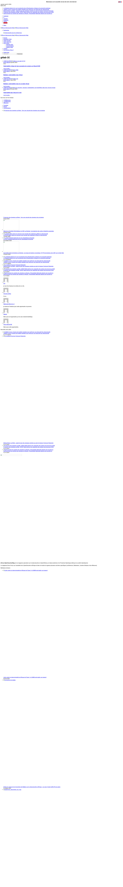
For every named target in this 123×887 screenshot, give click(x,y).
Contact (5, 48)
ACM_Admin (6, 62)
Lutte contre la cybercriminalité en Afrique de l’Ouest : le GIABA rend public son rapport (24, 677)
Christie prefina (7, 293)
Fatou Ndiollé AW (7, 324)
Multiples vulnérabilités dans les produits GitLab (16, 84)
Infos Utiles (6, 43)
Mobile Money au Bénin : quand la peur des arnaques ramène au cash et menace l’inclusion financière (28, 11)
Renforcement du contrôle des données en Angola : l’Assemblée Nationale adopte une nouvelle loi (27, 13)
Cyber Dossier (7, 40)
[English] (119, 1)
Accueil (5, 37)
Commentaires (7, 108)
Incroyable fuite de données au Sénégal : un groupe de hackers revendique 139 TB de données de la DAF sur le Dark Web (33, 253)
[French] (121, 1)
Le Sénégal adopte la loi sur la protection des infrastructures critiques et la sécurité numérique (26, 8)
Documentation (10, 46)
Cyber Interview (7, 42)
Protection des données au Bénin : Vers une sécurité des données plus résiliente (23, 217)
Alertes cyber (9, 47)
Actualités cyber (7, 39)
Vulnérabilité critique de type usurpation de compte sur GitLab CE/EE (21, 66)
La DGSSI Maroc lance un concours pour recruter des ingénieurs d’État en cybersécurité (25, 235)
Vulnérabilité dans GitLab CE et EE (12, 92)
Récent (5, 106)
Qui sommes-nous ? (8, 50)
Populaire (5, 105)
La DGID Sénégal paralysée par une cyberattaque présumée (18, 239)
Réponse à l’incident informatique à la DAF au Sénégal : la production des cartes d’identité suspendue (28, 231)
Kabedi (5, 314)
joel (4, 283)
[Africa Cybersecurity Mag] (14, 28)
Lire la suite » (6, 68)
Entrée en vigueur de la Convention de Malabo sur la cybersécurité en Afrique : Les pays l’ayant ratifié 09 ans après (31, 787)
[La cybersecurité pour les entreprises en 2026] (12, 32)
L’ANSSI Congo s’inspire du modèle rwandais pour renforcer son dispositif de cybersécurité (26, 9)
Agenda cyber (9, 44)
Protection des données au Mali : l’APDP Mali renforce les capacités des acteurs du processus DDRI (28, 12)
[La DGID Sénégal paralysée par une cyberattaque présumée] (18, 238)
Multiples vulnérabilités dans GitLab (12, 75)
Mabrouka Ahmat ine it (8, 304)
